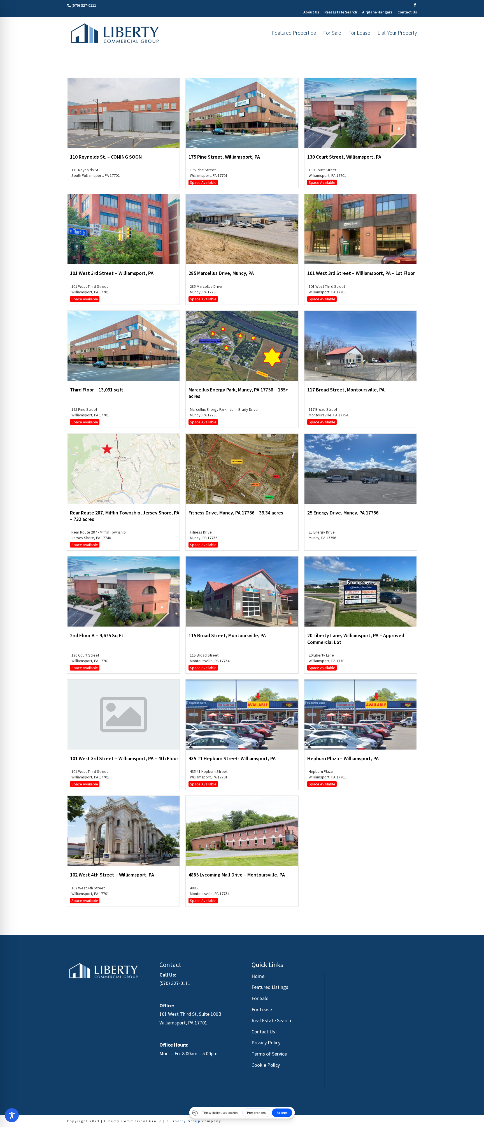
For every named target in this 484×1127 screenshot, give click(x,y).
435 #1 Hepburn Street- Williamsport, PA (232, 758)
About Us (311, 12)
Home (258, 976)
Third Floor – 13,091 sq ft (96, 389)
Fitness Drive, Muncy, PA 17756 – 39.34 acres (236, 512)
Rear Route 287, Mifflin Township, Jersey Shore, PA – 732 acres (124, 515)
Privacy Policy (266, 1042)
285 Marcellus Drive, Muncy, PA (221, 273)
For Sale (332, 33)
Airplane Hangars (377, 12)
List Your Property (397, 33)
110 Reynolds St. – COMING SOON (106, 157)
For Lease (359, 33)
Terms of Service (269, 1054)
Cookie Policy (266, 1065)
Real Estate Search (340, 12)
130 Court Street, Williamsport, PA (344, 157)
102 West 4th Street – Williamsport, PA (112, 874)
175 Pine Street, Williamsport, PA (224, 157)
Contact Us (407, 12)
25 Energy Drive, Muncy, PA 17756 (342, 512)
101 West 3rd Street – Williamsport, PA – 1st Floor (361, 273)
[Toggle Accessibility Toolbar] (11, 1115)
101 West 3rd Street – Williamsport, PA (111, 273)
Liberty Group (186, 1121)
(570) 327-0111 (174, 983)
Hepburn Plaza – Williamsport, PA (343, 758)
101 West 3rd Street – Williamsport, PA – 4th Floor (124, 758)
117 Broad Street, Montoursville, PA (346, 389)
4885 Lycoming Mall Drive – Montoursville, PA (237, 874)
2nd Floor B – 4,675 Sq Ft (97, 635)
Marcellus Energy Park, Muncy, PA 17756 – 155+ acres (238, 392)
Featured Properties (294, 33)
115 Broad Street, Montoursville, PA (227, 635)
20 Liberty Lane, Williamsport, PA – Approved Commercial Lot (355, 638)
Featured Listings (270, 987)
